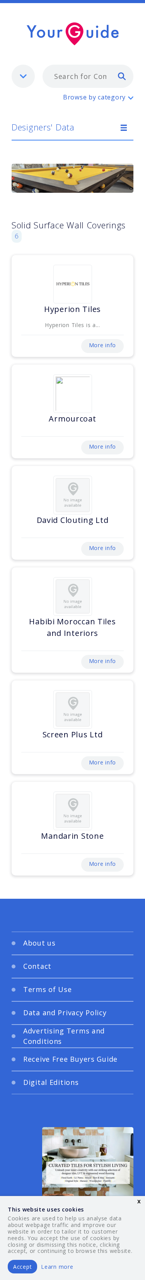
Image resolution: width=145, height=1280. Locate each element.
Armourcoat (72, 418)
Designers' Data (43, 127)
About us (39, 943)
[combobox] (88, 76)
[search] (122, 76)
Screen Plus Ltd (73, 734)
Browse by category (94, 97)
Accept (22, 1266)
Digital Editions (51, 1082)
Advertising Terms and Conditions (64, 1036)
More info (102, 345)
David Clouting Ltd (73, 520)
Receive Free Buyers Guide (70, 1059)
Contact (37, 966)
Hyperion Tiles (72, 309)
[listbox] (23, 76)
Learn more (57, 1266)
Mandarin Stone (72, 836)
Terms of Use (47, 989)
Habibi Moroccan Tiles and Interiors (72, 627)
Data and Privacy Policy (65, 1012)
